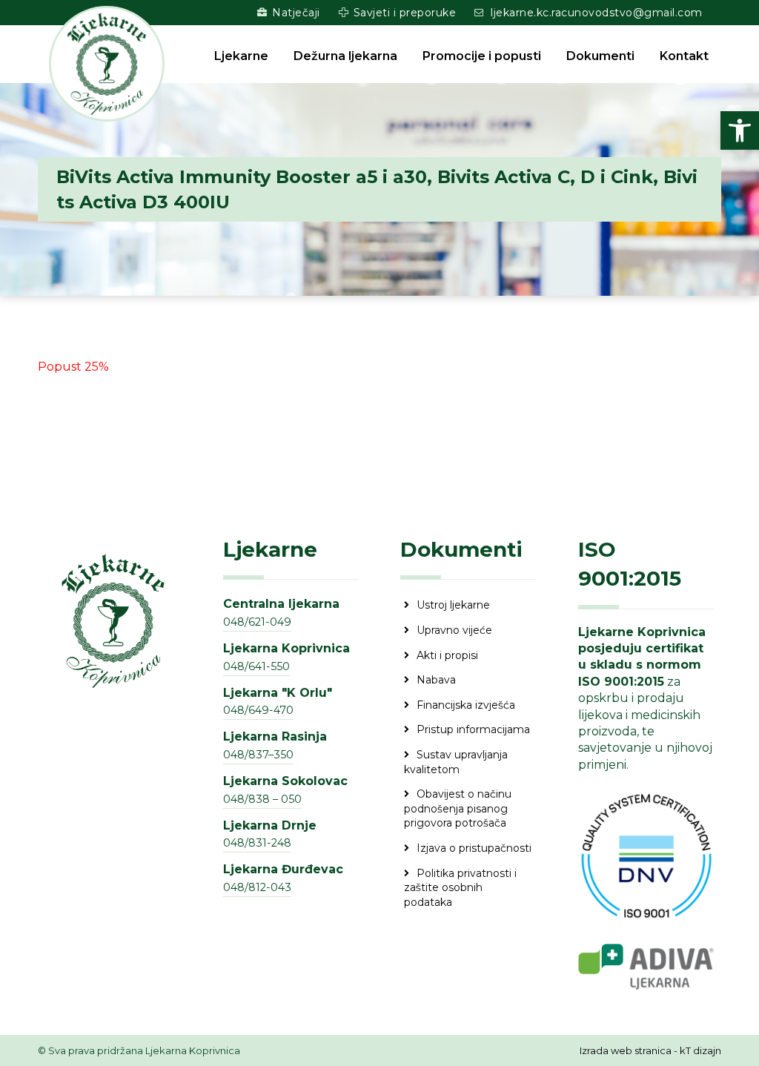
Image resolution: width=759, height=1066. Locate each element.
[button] (739, 130)
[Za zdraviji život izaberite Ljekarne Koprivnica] (107, 64)
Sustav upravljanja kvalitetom (456, 762)
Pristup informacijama (473, 729)
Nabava (436, 679)
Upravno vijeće (454, 630)
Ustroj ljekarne (453, 605)
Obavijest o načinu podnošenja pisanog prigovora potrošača (457, 808)
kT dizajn (700, 1050)
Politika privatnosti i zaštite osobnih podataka (460, 888)
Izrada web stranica (626, 1050)
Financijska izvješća (466, 705)
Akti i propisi (447, 655)
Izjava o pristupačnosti (474, 848)
